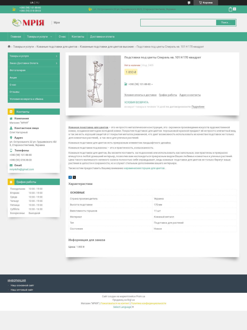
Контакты (78, 36)
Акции (13, 77)
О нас (62, 36)
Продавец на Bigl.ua (124, 300)
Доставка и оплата (102, 36)
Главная (16, 36)
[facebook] (70, 178)
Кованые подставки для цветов (57, 46)
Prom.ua (140, 296)
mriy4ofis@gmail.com (22, 169)
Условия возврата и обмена (26, 99)
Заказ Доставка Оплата (24, 63)
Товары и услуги (37, 36)
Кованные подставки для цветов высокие (107, 46)
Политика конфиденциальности (148, 303)
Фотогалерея (17, 70)
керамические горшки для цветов (144, 168)
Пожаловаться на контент (115, 303)
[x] (74, 178)
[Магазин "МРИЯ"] (30, 22)
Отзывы (14, 91)
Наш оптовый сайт (22, 289)
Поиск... (225, 22)
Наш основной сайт (22, 285)
